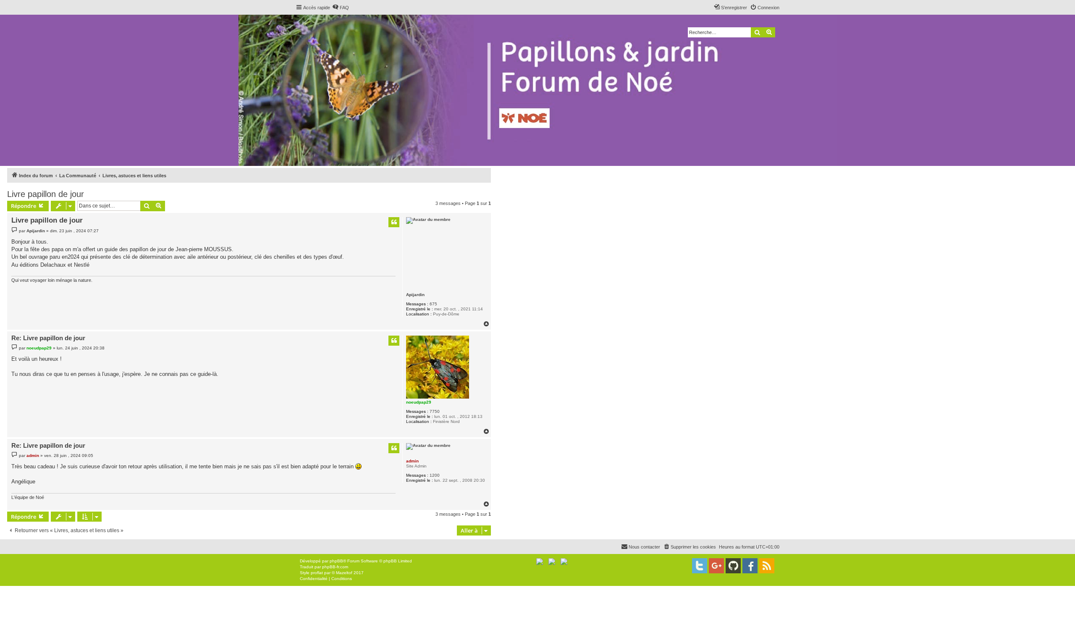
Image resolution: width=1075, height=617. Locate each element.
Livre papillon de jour (45, 194)
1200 (435, 475)
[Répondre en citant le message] (393, 222)
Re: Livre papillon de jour (48, 337)
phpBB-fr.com (335, 566)
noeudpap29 (418, 402)
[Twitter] (699, 565)
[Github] (733, 565)
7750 (435, 411)
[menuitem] (340, 8)
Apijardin (415, 294)
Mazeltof (344, 572)
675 (433, 304)
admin (412, 461)
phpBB (336, 561)
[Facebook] (750, 565)
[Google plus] (716, 565)
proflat (317, 572)
